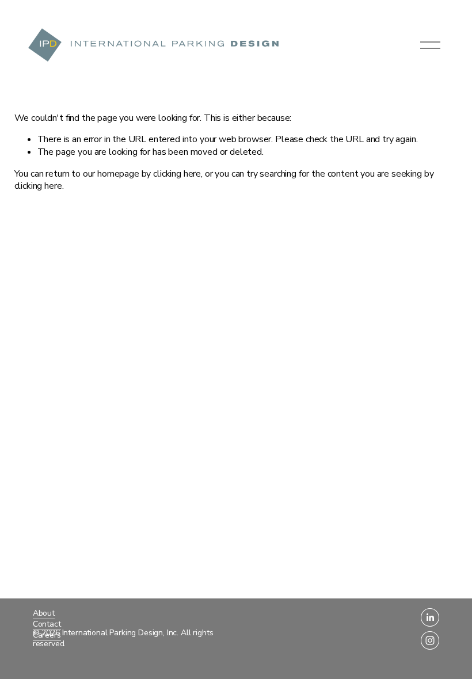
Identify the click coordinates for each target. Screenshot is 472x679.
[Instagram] (430, 640)
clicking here (177, 173)
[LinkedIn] (430, 617)
